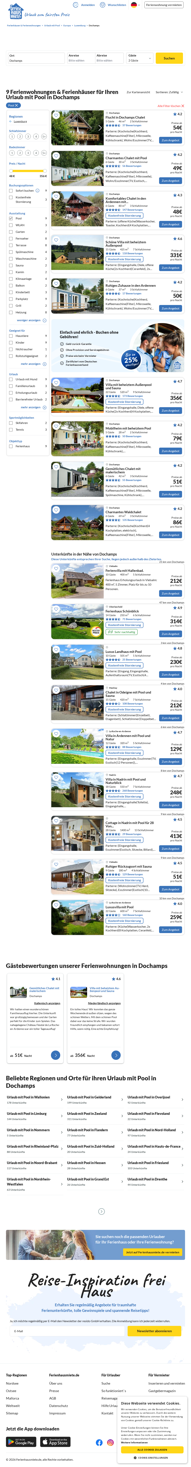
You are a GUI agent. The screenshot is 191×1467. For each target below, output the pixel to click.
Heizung (31, 312)
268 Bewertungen (132, 790)
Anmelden (88, 5)
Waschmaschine (31, 258)
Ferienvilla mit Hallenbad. (125, 571)
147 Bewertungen (132, 209)
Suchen (169, 58)
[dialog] (152, 1430)
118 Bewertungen (132, 253)
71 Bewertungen (131, 619)
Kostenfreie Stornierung (31, 199)
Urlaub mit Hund (31, 379)
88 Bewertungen (131, 747)
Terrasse (31, 245)
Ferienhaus (31, 446)
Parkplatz (31, 299)
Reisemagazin (111, 1398)
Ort (12, 55)
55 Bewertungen (131, 480)
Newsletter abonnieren (154, 1331)
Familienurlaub (31, 386)
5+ (44, 136)
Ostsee (11, 1391)
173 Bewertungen (132, 395)
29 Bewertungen (131, 834)
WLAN (31, 225)
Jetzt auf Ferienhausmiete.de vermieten (152, 1252)
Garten (31, 231)
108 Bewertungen (132, 703)
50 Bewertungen (131, 436)
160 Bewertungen (132, 914)
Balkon (31, 285)
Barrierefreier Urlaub (31, 399)
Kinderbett (31, 292)
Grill (31, 305)
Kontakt (107, 1413)
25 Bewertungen (131, 659)
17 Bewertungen (131, 293)
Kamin (31, 272)
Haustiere (31, 335)
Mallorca (12, 1398)
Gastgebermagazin (162, 1391)
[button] (152, 1458)
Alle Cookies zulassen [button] (152, 1449)
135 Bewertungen (132, 519)
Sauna (31, 265)
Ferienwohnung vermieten (164, 5)
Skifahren (31, 422)
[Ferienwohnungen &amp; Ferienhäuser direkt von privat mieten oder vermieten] (38, 15)
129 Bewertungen (132, 874)
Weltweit (13, 1406)
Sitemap (12, 1413)
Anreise (74, 55)
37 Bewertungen (131, 125)
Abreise (102, 55)
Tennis (31, 429)
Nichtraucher (31, 349)
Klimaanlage (31, 278)
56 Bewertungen (131, 165)
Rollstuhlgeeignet (31, 356)
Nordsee (12, 1383)
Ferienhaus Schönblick (122, 611)
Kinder (31, 342)
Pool (31, 218)
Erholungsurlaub (31, 392)
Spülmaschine (31, 252)
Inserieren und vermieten (166, 1383)
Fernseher (31, 238)
